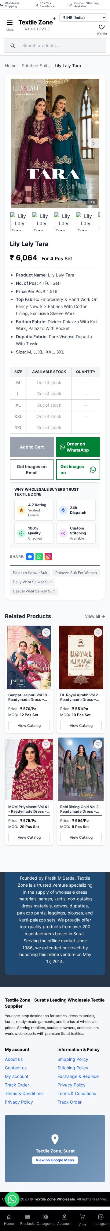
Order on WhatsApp (78, 446)
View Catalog (29, 725)
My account (16, 1076)
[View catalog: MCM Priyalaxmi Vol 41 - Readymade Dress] (29, 791)
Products (27, 1223)
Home (10, 65)
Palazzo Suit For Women (76, 572)
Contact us (16, 1067)
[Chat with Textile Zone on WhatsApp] (12, 1199)
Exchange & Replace (78, 1076)
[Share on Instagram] (48, 556)
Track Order (17, 1084)
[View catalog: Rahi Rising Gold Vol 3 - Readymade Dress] (81, 791)
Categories (46, 1223)
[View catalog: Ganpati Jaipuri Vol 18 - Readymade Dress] (29, 679)
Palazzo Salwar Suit (30, 572)
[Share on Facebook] (30, 556)
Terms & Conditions (24, 1093)
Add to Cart (32, 446)
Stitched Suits (36, 65)
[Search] (12, 45)
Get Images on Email (32, 469)
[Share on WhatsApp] (39, 556)
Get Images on (72, 469)
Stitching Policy (72, 1067)
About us (14, 1059)
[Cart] (82, 1217)
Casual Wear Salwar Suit (34, 591)
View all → (95, 616)
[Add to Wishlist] (46, 632)
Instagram (101, 1223)
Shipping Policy (72, 1059)
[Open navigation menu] (10, 22)
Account (64, 1223)
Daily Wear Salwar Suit (32, 582)
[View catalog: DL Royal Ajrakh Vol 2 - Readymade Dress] (81, 679)
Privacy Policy (19, 1102)
